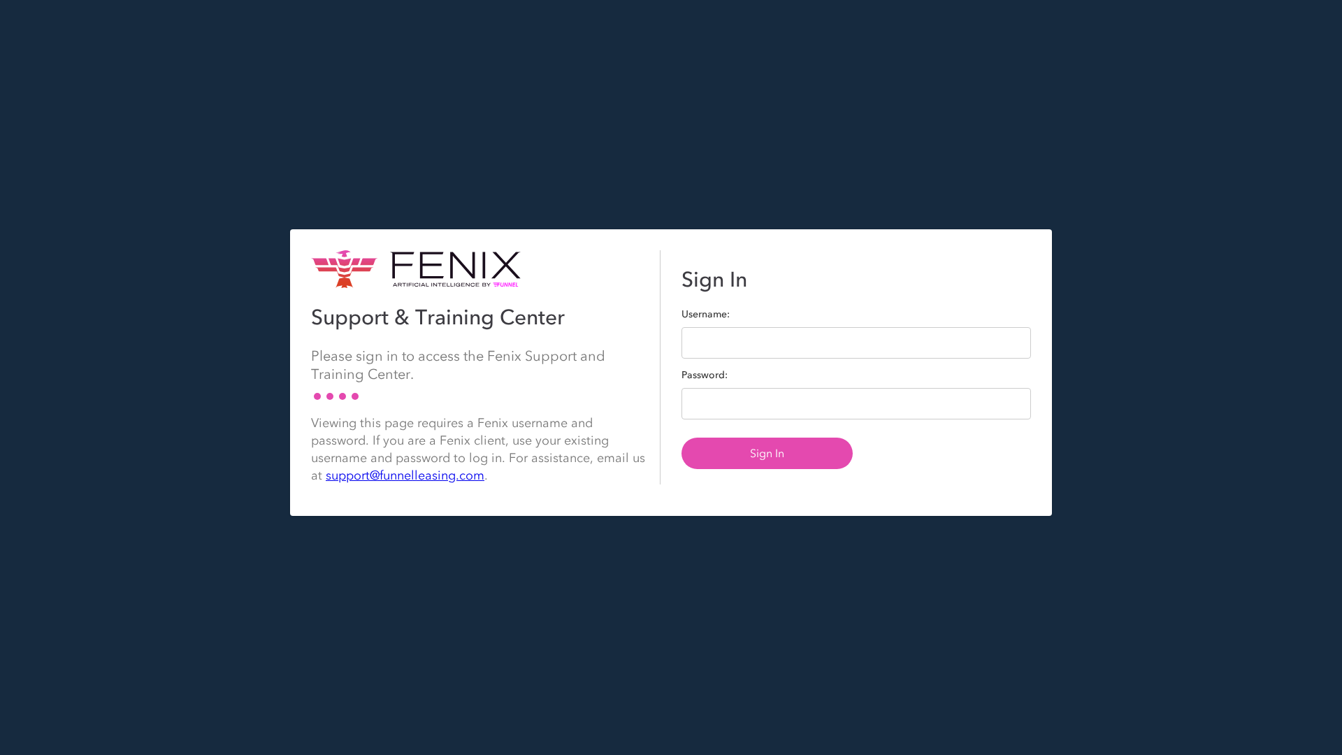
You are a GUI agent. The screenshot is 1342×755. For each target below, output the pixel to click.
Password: (704, 375)
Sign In (767, 453)
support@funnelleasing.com (405, 475)
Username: (705, 314)
